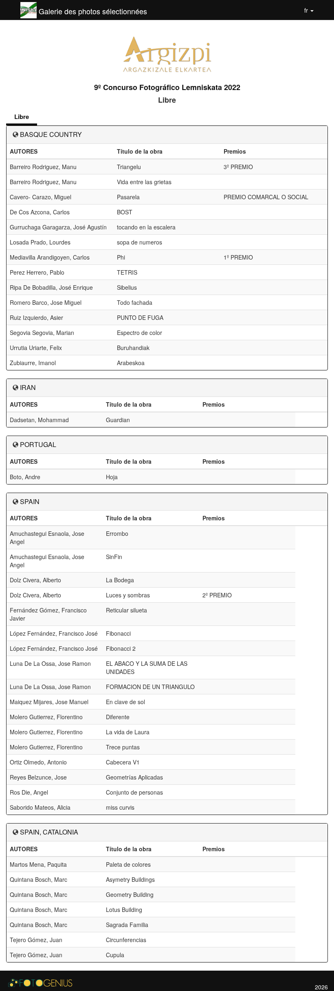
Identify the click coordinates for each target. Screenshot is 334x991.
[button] (309, 10)
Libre (21, 116)
